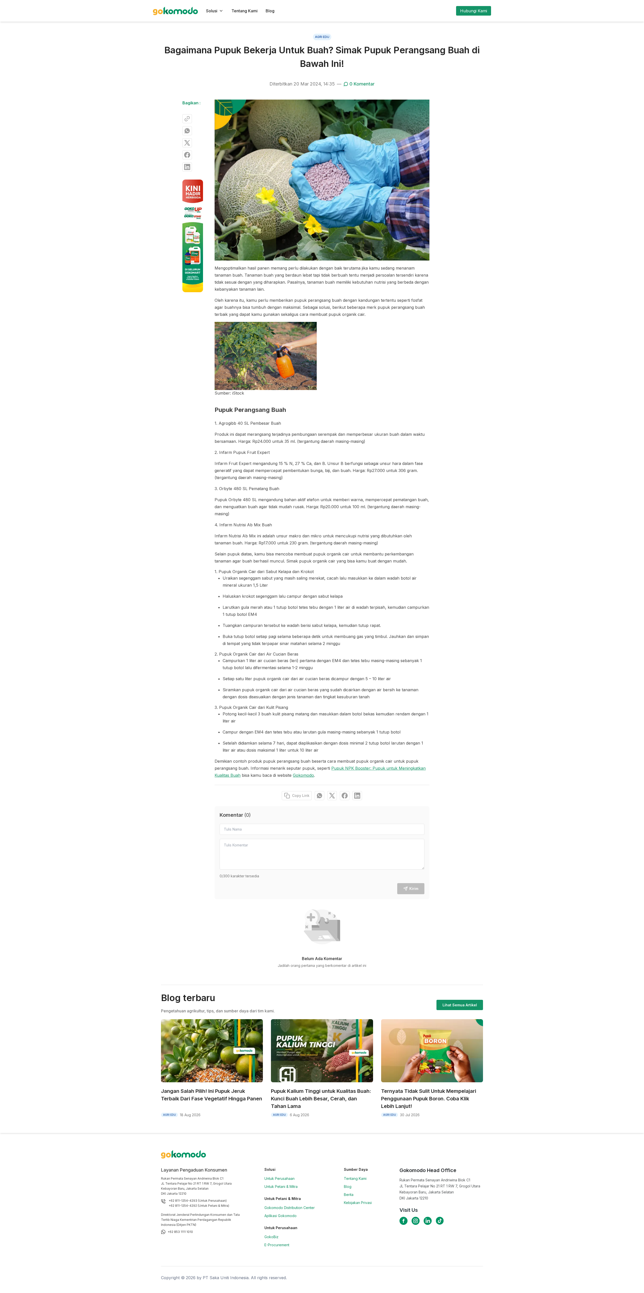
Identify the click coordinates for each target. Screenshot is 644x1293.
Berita (348, 1194)
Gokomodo (303, 775)
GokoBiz (271, 1237)
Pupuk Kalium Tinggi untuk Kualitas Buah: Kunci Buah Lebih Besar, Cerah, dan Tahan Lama (321, 1098)
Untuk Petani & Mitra (281, 1186)
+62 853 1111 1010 (180, 1232)
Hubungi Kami (473, 10)
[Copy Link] (187, 118)
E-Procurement (276, 1245)
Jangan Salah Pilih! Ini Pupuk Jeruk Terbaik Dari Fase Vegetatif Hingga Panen (211, 1095)
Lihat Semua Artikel (459, 1005)
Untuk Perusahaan (279, 1178)
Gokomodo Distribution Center (289, 1207)
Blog (270, 10)
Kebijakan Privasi (358, 1202)
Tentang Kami (244, 10)
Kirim (413, 888)
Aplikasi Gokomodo (280, 1216)
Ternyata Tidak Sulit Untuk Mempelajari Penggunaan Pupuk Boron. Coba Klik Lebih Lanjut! (428, 1098)
